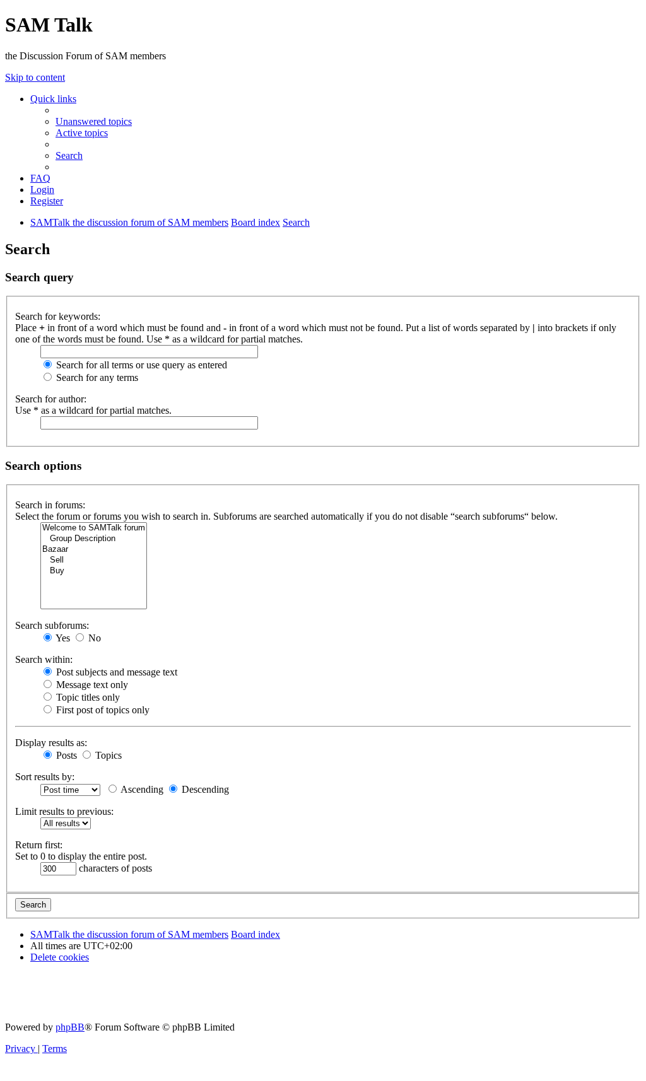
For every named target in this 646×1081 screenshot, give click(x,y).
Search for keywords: (57, 316)
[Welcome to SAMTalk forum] (93, 528)
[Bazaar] (93, 549)
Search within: (44, 659)
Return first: (38, 844)
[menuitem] (94, 121)
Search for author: (50, 399)
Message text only (91, 684)
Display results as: (51, 742)
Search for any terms (96, 377)
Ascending (141, 789)
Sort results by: (44, 776)
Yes (62, 638)
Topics (107, 755)
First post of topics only (102, 709)
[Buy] (93, 571)
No (93, 638)
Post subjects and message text (115, 672)
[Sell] (93, 560)
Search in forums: (50, 505)
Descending (204, 789)
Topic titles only (87, 697)
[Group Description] (93, 539)
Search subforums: (52, 625)
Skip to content (35, 77)
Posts (65, 755)
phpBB (70, 1027)
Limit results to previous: (64, 811)
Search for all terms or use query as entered (140, 364)
